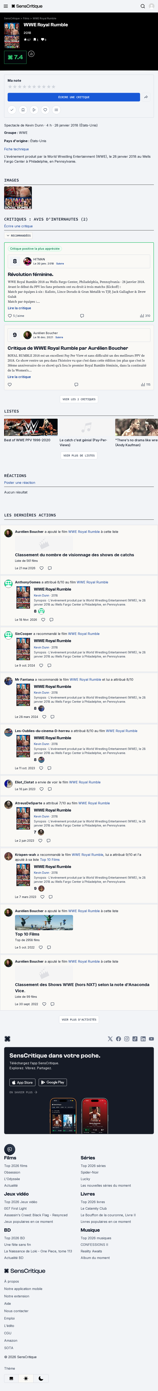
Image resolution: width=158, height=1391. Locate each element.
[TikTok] (134, 1040)
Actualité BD (13, 1258)
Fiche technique (16, 149)
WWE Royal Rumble (44, 18)
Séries (88, 1158)
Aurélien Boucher (45, 333)
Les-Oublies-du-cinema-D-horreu (42, 731)
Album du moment (95, 1258)
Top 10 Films (50, 860)
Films (26, 18)
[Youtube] (151, 1040)
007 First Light (15, 1208)
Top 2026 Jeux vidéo (20, 1202)
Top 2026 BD (14, 1238)
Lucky (85, 1179)
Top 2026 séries (93, 1166)
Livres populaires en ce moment (106, 1222)
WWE (23, 133)
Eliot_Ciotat (24, 782)
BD (7, 1230)
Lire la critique (19, 308)
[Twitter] (110, 1040)
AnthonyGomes (28, 582)
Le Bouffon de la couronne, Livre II (108, 1215)
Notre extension (16, 1296)
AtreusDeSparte (28, 803)
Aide (7, 1303)
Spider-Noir (90, 1172)
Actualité (11, 1185)
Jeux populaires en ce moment (28, 1222)
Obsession (12, 1172)
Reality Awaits (91, 1251)
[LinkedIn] (143, 1040)
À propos (11, 1281)
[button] (152, 6)
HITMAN (39, 259)
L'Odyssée (12, 1179)
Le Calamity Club (94, 1208)
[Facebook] (118, 1040)
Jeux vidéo (16, 1194)
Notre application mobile (23, 1289)
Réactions (15, 475)
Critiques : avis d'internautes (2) (46, 219)
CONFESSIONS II (94, 1245)
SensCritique (12, 18)
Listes (11, 411)
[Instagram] (126, 1040)
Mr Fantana (24, 679)
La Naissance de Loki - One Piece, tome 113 (38, 1251)
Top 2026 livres (93, 1202)
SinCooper (23, 634)
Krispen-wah (25, 855)
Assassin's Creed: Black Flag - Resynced (35, 1215)
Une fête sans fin (17, 1245)
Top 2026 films (15, 1166)
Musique (90, 1230)
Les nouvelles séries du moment (106, 1185)
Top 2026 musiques (96, 1238)
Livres (88, 1194)
